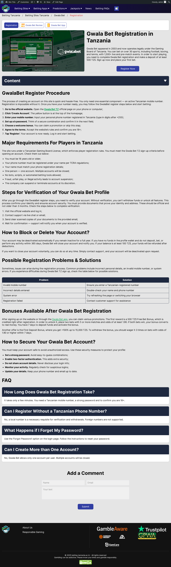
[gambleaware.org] (112, 529)
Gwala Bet (59, 15)
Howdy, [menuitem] (157, 2)
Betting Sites (21, 8)
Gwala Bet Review (34, 25)
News (89, 8)
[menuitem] (2, 2)
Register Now (128, 68)
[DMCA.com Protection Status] (85, 562)
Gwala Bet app (59, 319)
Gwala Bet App (58, 25)
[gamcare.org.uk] (112, 545)
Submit (85, 506)
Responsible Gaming (33, 532)
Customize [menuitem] (25, 2)
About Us (27, 527)
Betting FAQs (102, 8)
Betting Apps (40, 8)
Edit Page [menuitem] (59, 2)
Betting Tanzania (11, 15)
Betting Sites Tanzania (37, 15)
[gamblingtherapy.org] (106, 537)
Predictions (59, 8)
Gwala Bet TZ (51, 109)
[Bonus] (116, 8)
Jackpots (75, 8)
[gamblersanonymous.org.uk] (122, 537)
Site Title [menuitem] (12, 2)
